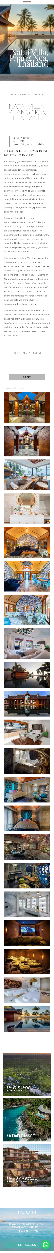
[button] (45, 1244)
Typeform (18, 388)
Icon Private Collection (28, 94)
